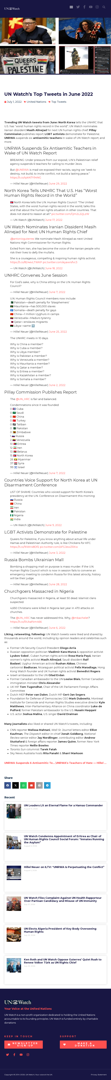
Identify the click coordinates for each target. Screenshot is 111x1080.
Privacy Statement (99, 1075)
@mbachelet (80, 618)
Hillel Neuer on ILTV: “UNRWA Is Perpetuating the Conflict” (64, 867)
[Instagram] (97, 7)
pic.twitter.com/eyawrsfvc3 (60, 262)
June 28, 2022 (58, 584)
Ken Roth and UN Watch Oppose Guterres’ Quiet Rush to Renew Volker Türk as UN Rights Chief (62, 961)
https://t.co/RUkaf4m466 (26, 621)
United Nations (36, 101)
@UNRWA (22, 169)
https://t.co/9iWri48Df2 (24, 546)
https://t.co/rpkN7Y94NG (25, 177)
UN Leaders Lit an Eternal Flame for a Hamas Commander (63, 805)
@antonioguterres (22, 238)
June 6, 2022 (57, 627)
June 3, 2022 (57, 552)
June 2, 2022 (57, 385)
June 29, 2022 (58, 183)
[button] (71, 7)
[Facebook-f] (84, 7)
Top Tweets (58, 101)
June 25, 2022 (58, 331)
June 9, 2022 (53, 525)
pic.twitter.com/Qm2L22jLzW (70, 214)
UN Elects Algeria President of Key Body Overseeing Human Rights (60, 930)
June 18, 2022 (54, 268)
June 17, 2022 (53, 220)
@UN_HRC (23, 399)
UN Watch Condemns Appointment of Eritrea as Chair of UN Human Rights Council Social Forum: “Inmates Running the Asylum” (64, 839)
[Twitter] (78, 7)
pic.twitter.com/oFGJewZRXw (59, 546)
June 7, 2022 (57, 292)
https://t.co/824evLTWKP (26, 262)
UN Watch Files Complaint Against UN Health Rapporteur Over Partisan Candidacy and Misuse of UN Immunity (63, 899)
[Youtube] (90, 7)
